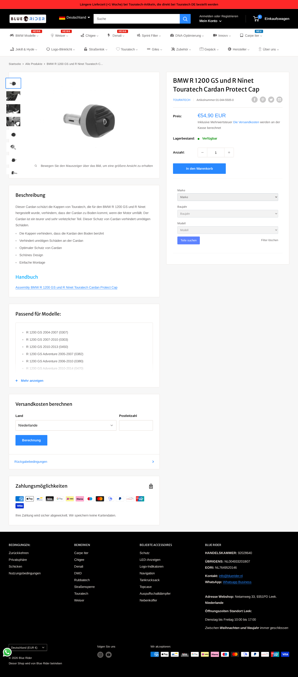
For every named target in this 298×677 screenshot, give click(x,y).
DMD (78, 573)
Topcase (146, 587)
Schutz (145, 553)
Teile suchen (189, 240)
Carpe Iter (81, 553)
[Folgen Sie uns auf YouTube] (109, 655)
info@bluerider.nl (231, 576)
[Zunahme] (229, 152)
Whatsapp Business (237, 582)
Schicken (15, 566)
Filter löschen (269, 240)
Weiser (79, 600)
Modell (181, 223)
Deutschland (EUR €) (24, 647)
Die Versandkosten (246, 122)
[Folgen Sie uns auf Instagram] (100, 655)
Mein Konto (208, 21)
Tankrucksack (150, 580)
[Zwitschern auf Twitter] (271, 99)
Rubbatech (82, 580)
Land (19, 416)
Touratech (181, 100)
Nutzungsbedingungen (25, 573)
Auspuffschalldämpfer (155, 593)
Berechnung (31, 440)
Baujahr (182, 206)
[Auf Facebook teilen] (255, 99)
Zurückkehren (19, 553)
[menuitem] (25, 35)
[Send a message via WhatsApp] (7, 652)
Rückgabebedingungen (30, 461)
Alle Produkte (33, 64)
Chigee (79, 559)
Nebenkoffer (148, 600)
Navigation (147, 573)
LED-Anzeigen (150, 559)
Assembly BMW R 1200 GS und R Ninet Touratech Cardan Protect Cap (66, 287)
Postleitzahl (128, 416)
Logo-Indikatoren (151, 566)
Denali (78, 566)
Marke (181, 190)
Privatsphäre (18, 559)
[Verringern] (202, 152)
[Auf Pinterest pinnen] (263, 99)
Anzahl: (179, 152)
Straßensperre (84, 587)
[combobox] (137, 19)
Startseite (15, 64)
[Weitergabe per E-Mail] (279, 99)
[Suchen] (185, 19)
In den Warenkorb (199, 168)
